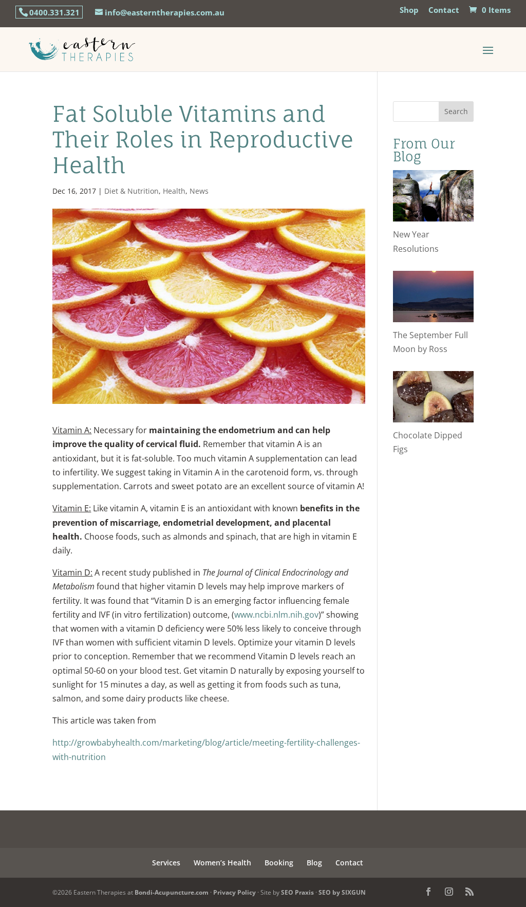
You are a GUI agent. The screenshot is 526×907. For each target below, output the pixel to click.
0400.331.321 (54, 12)
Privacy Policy (234, 892)
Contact (443, 10)
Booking (279, 862)
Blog (314, 862)
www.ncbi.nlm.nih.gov (276, 614)
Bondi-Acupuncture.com (172, 892)
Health (174, 191)
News (199, 191)
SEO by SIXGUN (342, 892)
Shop (409, 10)
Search (456, 111)
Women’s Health (222, 862)
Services (166, 862)
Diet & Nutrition (131, 191)
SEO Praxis (297, 892)
